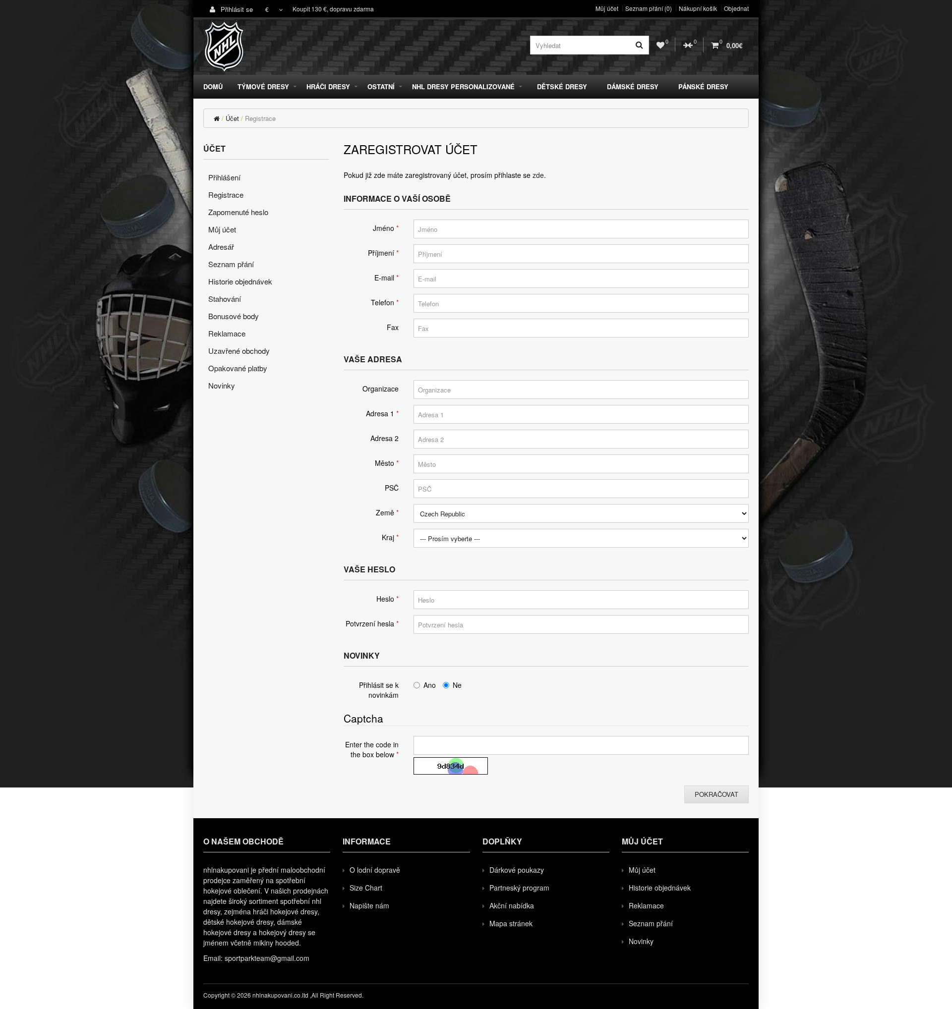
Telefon (382, 302)
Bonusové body (233, 316)
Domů (213, 86)
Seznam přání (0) (648, 8)
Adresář (221, 246)
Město (384, 463)
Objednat (736, 8)
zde (538, 175)
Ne (457, 685)
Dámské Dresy (632, 86)
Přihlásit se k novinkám (379, 690)
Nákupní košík (698, 8)
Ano (429, 685)
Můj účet (606, 8)
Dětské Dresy (562, 86)
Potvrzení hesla (370, 623)
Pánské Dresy (703, 86)
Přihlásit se (236, 9)
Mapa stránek (511, 923)
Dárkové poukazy (516, 870)
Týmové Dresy (263, 86)
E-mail (384, 277)
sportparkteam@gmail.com (267, 958)
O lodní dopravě (375, 870)
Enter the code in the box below (372, 749)
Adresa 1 (380, 413)
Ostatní (381, 86)
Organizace (380, 388)
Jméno (383, 228)
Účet (232, 118)
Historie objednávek (240, 281)
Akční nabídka (511, 905)
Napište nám (369, 905)
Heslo (385, 599)
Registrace (260, 118)
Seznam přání (231, 264)
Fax (393, 327)
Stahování (224, 298)
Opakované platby (237, 368)
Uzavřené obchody (239, 350)
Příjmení (381, 253)
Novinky (221, 385)
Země (385, 512)
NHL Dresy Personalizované (463, 86)
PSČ (392, 488)
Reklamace (226, 333)
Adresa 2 (384, 438)
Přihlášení (224, 177)
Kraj (388, 537)
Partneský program (519, 888)
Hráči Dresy (328, 86)
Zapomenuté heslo (238, 212)
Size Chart (366, 888)
